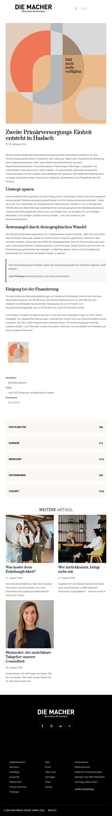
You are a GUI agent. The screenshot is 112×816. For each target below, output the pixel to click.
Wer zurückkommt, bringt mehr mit (79, 569)
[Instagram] (51, 726)
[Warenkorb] (76, 8)
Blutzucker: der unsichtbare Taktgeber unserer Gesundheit (28, 657)
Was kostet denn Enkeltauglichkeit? (21, 569)
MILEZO (52, 810)
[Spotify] (69, 726)
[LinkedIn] (60, 726)
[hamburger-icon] (84, 8)
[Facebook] (42, 726)
